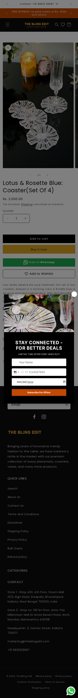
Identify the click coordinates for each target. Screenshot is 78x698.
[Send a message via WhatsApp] (71, 691)
